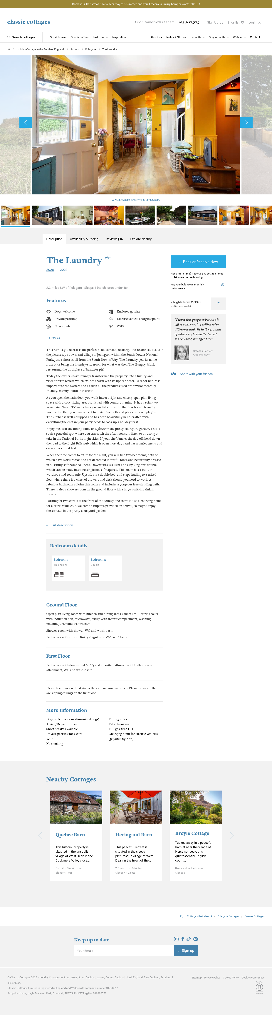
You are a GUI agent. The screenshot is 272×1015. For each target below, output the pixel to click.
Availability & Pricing (84, 239)
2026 (50, 270)
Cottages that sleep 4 (199, 916)
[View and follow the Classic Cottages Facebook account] (183, 940)
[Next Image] (246, 122)
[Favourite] (218, 303)
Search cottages (23, 37)
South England (86, 977)
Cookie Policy (231, 977)
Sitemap (197, 977)
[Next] (230, 835)
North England (134, 977)
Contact (255, 37)
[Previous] (41, 835)
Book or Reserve (196, 261)
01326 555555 (189, 22)
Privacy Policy (212, 977)
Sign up (188, 950)
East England (151, 977)
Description (54, 239)
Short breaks (58, 37)
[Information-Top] (223, 284)
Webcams (239, 37)
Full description (62, 525)
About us (156, 37)
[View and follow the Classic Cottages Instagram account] (176, 940)
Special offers (79, 37)
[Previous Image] (25, 122)
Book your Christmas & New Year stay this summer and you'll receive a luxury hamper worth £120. (134, 4)
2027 (63, 270)
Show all (54, 337)
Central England (115, 977)
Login (253, 22)
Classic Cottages (20, 977)
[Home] (8, 49)
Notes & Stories (176, 37)
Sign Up (213, 22)
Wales (100, 977)
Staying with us (219, 37)
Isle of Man (13, 982)
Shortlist (233, 22)
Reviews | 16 (114, 239)
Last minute (100, 37)
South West (70, 977)
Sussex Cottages (255, 916)
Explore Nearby (141, 239)
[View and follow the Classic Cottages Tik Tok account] (189, 940)
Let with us (197, 37)
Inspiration (119, 37)
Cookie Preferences (253, 977)
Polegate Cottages (228, 916)
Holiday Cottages (49, 977)
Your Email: (85, 951)
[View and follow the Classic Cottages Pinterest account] (195, 940)
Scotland (166, 977)
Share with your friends (196, 374)
